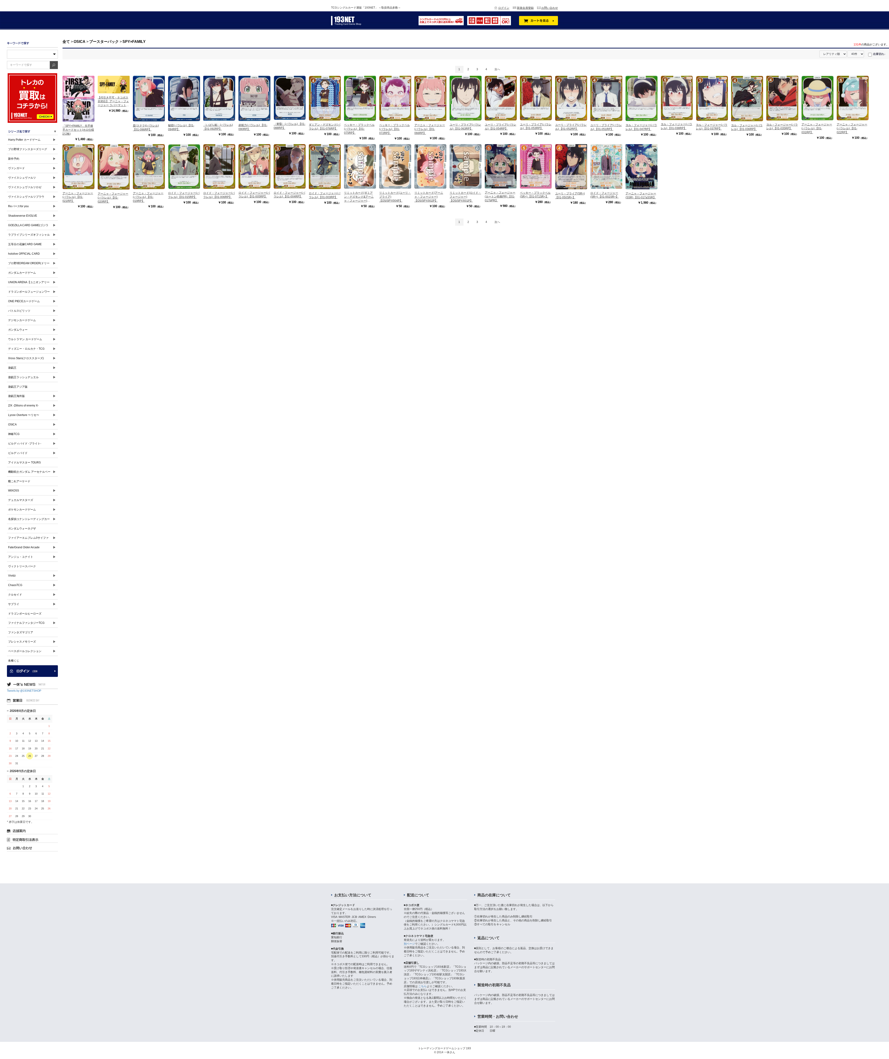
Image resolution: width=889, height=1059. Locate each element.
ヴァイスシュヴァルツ (22, 177)
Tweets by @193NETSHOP (24, 690)
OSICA (12, 424)
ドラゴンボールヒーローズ (24, 613)
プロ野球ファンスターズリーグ (27, 149)
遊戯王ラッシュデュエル (23, 377)
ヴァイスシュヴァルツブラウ (26, 196)
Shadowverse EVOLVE (22, 215)
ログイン (503, 8)
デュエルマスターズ (20, 500)
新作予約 (13, 158)
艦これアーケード (19, 481)
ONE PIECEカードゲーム (24, 301)
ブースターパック (104, 42)
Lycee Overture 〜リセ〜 (23, 415)
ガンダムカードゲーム (22, 272)
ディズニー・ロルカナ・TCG (26, 348)
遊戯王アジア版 (18, 386)
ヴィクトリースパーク (22, 566)
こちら (422, 986)
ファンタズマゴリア (20, 632)
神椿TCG (13, 434)
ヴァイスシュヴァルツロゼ (24, 187)
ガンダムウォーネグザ (22, 528)
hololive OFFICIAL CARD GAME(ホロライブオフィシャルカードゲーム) (29, 255)
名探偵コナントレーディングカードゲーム (29, 520)
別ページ (409, 943)
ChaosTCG (15, 585)
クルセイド (15, 594)
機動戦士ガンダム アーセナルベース (29, 473)
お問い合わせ (549, 8)
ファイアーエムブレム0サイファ (28, 537)
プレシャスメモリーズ (22, 641)
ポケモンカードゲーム (22, 509)
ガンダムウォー (18, 329)
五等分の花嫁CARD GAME (25, 244)
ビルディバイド (18, 453)
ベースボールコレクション (24, 651)
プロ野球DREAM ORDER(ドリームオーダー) (29, 265)
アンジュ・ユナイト (20, 556)
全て (66, 42)
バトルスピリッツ (19, 310)
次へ (497, 69)
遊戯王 (12, 367)
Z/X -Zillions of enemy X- (23, 405)
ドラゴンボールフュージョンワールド (29, 293)
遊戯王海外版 (16, 396)
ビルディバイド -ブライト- (24, 443)
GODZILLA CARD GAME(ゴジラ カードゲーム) (28, 227)
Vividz (12, 575)
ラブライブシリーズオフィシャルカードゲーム (29, 236)
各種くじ (13, 660)
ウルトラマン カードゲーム (25, 339)
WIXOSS (13, 490)
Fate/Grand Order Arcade (24, 547)
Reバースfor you (18, 206)
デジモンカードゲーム (22, 320)
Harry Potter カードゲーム (24, 139)
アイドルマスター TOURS (24, 462)
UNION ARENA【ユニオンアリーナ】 (29, 284)
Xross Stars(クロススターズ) (26, 358)
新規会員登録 (525, 8)
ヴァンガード (16, 168)
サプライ (13, 604)
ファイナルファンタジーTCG (26, 623)
